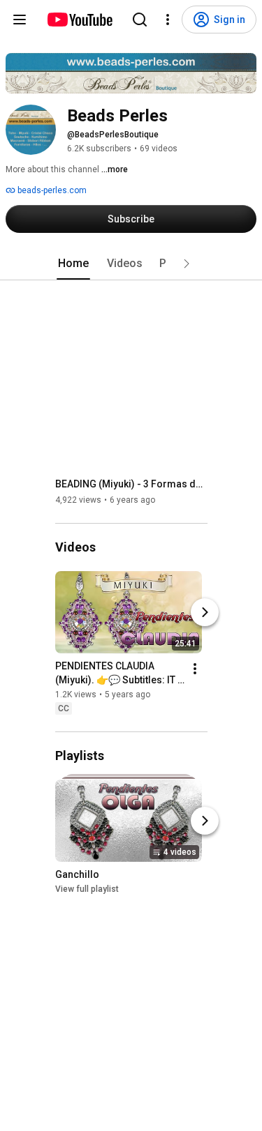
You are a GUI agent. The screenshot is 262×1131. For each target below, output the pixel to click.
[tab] (73, 263)
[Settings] (167, 19)
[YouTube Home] (79, 19)
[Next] (205, 612)
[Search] (139, 19)
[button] (186, 263)
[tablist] (131, 263)
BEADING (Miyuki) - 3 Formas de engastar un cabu (131, 483)
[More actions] (195, 669)
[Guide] (19, 19)
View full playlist (87, 889)
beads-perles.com (51, 190)
